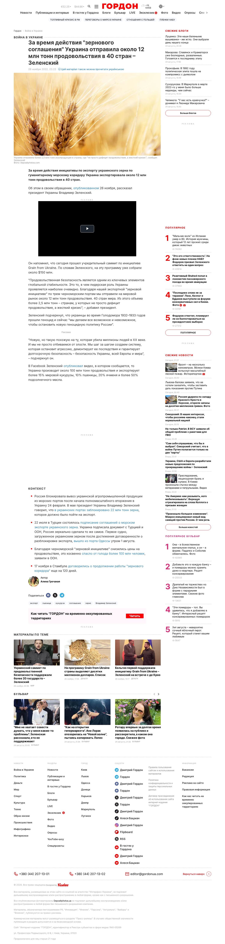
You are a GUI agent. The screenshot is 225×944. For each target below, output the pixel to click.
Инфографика (22, 829)
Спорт (17, 796)
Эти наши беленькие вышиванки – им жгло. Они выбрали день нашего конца (187, 39)
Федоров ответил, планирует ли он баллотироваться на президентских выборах (190, 318)
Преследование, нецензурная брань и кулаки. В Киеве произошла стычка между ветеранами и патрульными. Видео (186, 481)
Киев (84, 769)
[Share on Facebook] (48, 595)
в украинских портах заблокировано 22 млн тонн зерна (96, 510)
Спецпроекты (55, 845)
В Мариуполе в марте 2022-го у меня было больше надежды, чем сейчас (186, 87)
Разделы (52, 763)
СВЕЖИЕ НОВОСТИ (179, 355)
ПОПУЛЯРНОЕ (175, 227)
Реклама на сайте (193, 782)
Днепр (85, 802)
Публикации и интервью (52, 12)
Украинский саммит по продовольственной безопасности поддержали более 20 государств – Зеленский (33, 675)
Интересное (21, 835)
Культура (19, 802)
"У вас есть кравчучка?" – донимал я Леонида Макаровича (187, 102)
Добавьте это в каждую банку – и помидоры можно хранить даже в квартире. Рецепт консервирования (191, 569)
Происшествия (23, 822)
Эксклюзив (147, 12)
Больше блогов (188, 113)
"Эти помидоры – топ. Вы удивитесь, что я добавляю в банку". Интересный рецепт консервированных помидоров (191, 612)
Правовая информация (196, 789)
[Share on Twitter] (55, 595)
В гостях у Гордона (86, 12)
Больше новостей (188, 527)
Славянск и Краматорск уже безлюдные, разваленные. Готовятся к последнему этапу (186, 55)
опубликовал (74, 366)
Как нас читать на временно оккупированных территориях (193, 801)
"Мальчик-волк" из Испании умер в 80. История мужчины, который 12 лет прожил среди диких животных (190, 240)
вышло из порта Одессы (92, 541)
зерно (88, 603)
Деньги (84, 679)
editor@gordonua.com (146, 874)
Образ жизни (22, 815)
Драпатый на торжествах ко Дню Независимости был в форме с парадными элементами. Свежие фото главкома (189, 590)
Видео (176, 12)
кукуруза (60, 603)
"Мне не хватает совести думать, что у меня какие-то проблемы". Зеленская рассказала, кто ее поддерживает (34, 734)
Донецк (85, 789)
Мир (32, 686)
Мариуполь (88, 809)
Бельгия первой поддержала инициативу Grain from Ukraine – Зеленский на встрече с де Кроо (138, 671)
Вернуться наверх (194, 873)
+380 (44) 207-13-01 (34, 874)
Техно (17, 809)
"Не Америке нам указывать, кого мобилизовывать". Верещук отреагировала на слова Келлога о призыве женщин (186, 501)
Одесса (85, 782)
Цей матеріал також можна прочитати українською (92, 69)
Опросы (189, 12)
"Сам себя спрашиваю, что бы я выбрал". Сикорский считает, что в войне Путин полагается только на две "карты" (186, 448)
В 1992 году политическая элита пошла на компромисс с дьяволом (183, 71)
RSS (123, 839)
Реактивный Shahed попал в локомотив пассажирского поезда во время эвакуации (189, 278)
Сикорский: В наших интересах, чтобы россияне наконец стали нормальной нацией (185, 417)
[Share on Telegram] (62, 595)
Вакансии (188, 769)
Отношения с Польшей (140, 19)
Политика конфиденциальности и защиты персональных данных (160, 785)
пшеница (47, 603)
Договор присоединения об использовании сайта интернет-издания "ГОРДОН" (161, 801)
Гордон (17, 30)
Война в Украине (33, 30)
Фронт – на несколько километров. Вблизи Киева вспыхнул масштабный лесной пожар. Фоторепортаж (188, 369)
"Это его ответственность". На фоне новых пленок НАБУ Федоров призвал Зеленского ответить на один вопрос (191, 260)
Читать (134, 616)
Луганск (86, 815)
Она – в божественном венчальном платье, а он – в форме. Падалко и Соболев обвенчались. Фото (189, 549)
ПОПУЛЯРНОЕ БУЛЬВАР (182, 536)
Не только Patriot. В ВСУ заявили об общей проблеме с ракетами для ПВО (187, 431)
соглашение (75, 603)
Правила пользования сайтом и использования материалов (161, 770)
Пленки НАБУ (167, 19)
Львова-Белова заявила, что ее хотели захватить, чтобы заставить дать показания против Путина (186, 385)
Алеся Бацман (130, 818)
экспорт (34, 603)
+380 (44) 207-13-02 (90, 874)
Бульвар (120, 12)
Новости (26, 12)
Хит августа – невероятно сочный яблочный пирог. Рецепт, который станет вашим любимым (190, 632)
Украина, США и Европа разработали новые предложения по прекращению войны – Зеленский (188, 464)
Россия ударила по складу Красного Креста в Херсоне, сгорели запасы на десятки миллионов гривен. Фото (188, 401)
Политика (20, 776)
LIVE (132, 12)
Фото (164, 12)
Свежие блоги (176, 30)
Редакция (188, 776)
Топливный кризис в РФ (65, 19)
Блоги (106, 12)
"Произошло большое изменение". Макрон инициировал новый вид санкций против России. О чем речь (187, 516)
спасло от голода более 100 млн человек (113, 553)
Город (84, 763)
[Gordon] (120, 6)
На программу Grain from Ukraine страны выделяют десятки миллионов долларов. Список (87, 671)
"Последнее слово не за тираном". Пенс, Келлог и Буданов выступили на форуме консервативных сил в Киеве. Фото (191, 298)
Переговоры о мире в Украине (103, 19)
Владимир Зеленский (106, 603)
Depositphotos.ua (62, 900)
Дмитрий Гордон (131, 770)
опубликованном (86, 188)
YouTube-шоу (55, 839)
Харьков (86, 796)
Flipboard (126, 832)
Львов (85, 776)
